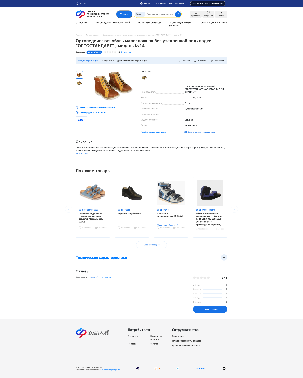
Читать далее (82, 153)
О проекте (82, 22)
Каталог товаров (92, 35)
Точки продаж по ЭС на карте (93, 112)
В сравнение (102, 228)
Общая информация (88, 60)
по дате (93, 277)
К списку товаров (151, 244)
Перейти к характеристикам (153, 132)
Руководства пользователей (113, 22)
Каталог (154, 343)
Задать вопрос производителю (201, 132)
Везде (138, 14)
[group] (112, 86)
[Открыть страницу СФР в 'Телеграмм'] (178, 368)
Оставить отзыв (210, 309)
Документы (108, 60)
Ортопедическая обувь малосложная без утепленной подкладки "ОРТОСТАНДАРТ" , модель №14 (144, 43)
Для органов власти (176, 3)
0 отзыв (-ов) (126, 52)
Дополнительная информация (132, 60)
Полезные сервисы (149, 22)
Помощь (147, 3)
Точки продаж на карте (213, 22)
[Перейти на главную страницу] (92, 14)
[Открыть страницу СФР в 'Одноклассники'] (157, 368)
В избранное (202, 61)
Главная (79, 35)
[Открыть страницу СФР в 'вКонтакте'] (201, 368)
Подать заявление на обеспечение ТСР (97, 108)
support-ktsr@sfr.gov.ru (111, 370)
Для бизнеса (161, 3)
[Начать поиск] (178, 14)
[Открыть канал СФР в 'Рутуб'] (137, 368)
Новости (132, 343)
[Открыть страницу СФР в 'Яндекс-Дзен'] (224, 368)
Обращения (178, 336)
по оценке (106, 277)
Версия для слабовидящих (210, 3)
